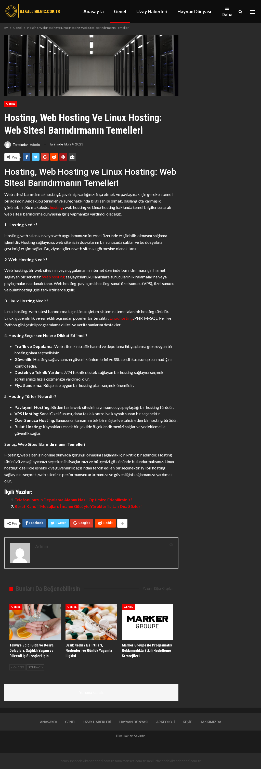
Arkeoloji (165, 722)
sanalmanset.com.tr (130, 761)
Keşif (187, 722)
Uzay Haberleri (151, 11)
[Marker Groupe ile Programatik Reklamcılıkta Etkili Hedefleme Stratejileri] (147, 622)
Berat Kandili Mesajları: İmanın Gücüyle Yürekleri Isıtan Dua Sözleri (78, 506)
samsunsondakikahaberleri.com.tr (87, 761)
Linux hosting (121, 318)
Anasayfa (93, 11)
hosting (56, 207)
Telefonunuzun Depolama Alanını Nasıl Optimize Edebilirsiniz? (74, 499)
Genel (120, 11)
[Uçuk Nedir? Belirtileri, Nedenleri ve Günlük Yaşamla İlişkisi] (91, 622)
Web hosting (53, 276)
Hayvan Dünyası (194, 11)
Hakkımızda (210, 722)
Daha (226, 14)
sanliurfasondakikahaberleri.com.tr (173, 761)
